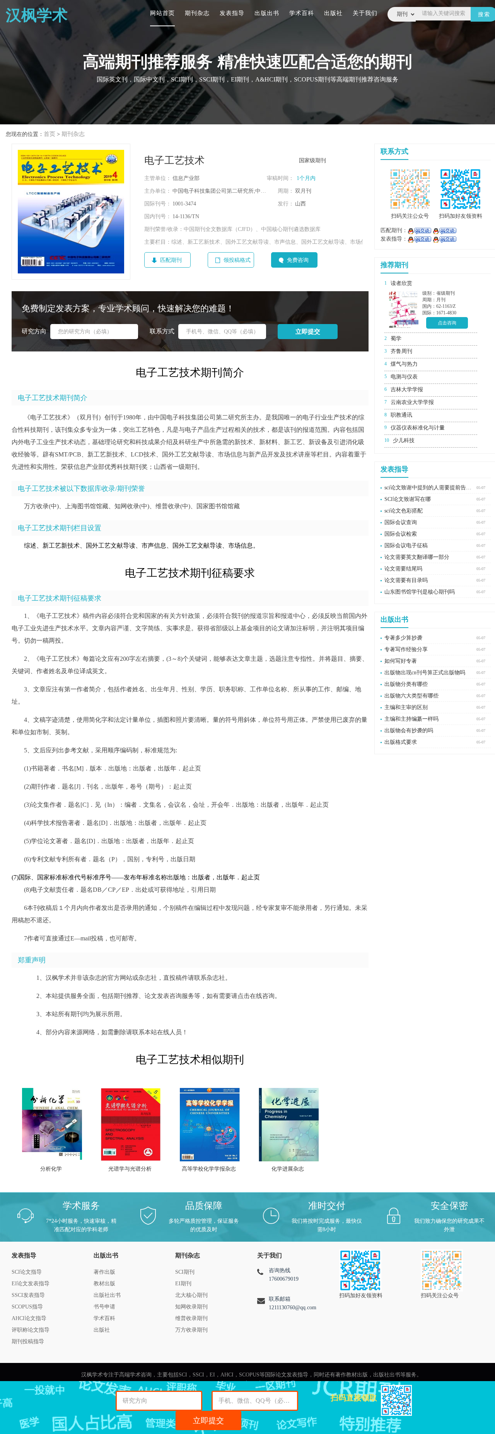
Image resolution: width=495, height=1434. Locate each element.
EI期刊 (183, 1283)
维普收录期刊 (191, 1318)
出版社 (333, 13)
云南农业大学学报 (412, 402)
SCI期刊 (185, 1272)
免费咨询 (298, 260)
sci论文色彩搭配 (403, 511)
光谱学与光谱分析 (130, 1169)
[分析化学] (52, 1124)
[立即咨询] (419, 230)
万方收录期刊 (191, 1330)
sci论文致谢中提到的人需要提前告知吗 (428, 487)
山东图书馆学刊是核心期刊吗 (419, 592)
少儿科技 (404, 440)
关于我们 (365, 13)
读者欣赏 (401, 283)
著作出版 (104, 1272)
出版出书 (266, 13)
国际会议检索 (400, 534)
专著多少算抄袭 (403, 638)
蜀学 (396, 338)
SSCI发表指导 (28, 1295)
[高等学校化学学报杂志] (210, 1124)
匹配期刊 (171, 260)
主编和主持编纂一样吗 (411, 719)
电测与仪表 (404, 377)
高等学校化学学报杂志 (209, 1169)
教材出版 (104, 1283)
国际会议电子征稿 (406, 545)
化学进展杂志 (287, 1169)
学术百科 (301, 13)
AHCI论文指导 (29, 1318)
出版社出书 (107, 1295)
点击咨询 (447, 323)
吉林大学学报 (407, 389)
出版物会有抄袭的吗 (408, 730)
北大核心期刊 (191, 1295)
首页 (49, 134)
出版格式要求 (400, 742)
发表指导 (232, 13)
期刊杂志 (197, 13)
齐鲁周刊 (401, 351)
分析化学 (51, 1169)
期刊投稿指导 (28, 1341)
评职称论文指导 (31, 1330)
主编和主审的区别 (406, 707)
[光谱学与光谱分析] (131, 1124)
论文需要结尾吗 (403, 569)
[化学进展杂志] (289, 1124)
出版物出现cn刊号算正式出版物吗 (424, 672)
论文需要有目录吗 (406, 580)
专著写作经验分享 (406, 649)
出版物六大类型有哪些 (411, 696)
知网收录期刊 (191, 1307)
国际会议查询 (400, 522)
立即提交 (208, 1420)
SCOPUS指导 (27, 1307)
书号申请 (104, 1307)
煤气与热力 (404, 364)
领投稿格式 (237, 260)
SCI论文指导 (27, 1272)
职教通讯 (401, 415)
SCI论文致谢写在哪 (407, 499)
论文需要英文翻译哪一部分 (416, 557)
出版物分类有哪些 (406, 684)
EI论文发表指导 (31, 1283)
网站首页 (162, 13)
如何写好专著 (400, 661)
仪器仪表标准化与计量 (418, 428)
